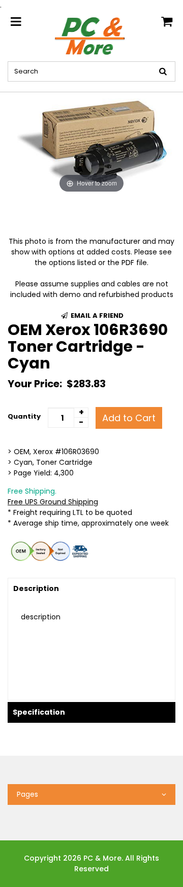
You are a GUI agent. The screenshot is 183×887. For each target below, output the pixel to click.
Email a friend (96, 315)
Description (36, 588)
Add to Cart (129, 418)
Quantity (24, 416)
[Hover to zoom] (91, 143)
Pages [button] (27, 794)
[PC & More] (91, 35)
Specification (39, 712)
